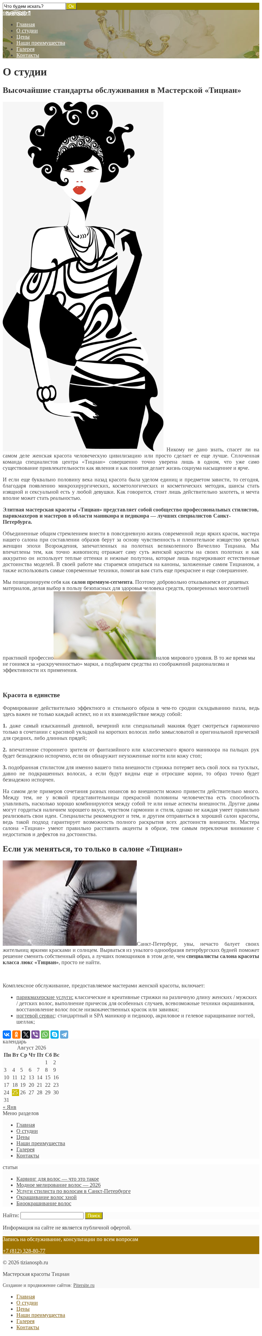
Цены (23, 37)
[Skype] (54, 1034)
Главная (25, 24)
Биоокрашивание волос (43, 1203)
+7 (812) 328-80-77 (24, 1251)
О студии (27, 30)
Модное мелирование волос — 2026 (58, 1185)
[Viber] (35, 1034)
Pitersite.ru (83, 1285)
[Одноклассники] (16, 1034)
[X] (26, 1034)
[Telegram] (64, 1034)
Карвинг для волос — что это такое (57, 1179)
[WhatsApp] (45, 1034)
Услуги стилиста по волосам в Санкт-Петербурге (73, 1191)
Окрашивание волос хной (46, 1197)
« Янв (9, 1107)
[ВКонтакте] (7, 1034)
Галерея (25, 49)
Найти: (11, 1215)
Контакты (27, 55)
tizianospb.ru (16, 13)
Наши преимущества (40, 43)
